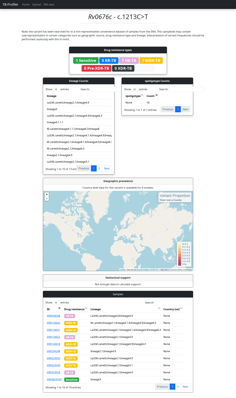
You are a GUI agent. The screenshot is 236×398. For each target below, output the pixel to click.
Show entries (57, 89)
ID (48, 309)
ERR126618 (53, 344)
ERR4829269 (54, 379)
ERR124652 (53, 337)
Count (150, 96)
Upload (36, 4)
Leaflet (123, 269)
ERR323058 (53, 372)
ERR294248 (53, 351)
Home (26, 4)
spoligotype (133, 96)
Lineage (96, 309)
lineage (51, 96)
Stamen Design (143, 269)
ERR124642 (53, 323)
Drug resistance (74, 309)
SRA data (49, 4)
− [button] (47, 198)
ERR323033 (53, 358)
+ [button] (47, 194)
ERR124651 (53, 330)
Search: (85, 89)
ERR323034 (53, 365)
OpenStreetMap (176, 269)
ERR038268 (53, 316)
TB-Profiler (10, 4)
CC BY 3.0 (154, 269)
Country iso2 (171, 309)
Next (107, 168)
